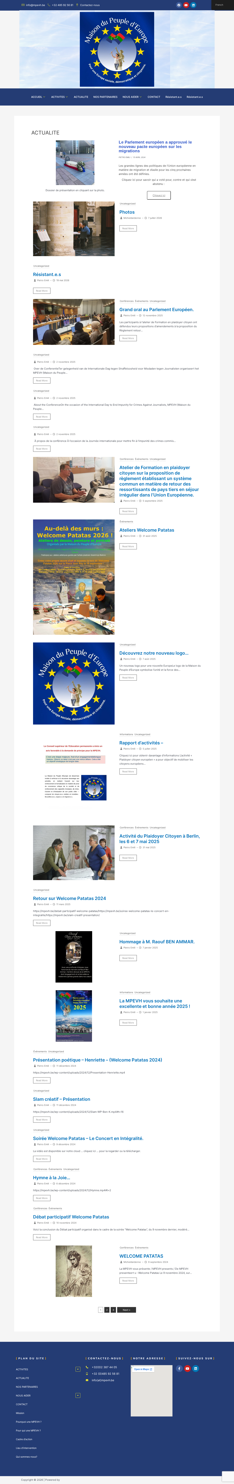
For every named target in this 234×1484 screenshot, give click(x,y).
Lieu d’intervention (26, 1447)
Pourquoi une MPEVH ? (28, 1421)
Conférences (127, 301)
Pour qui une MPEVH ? (28, 1430)
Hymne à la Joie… (51, 1177)
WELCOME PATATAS (141, 1256)
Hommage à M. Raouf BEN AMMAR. (157, 941)
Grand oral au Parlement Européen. (156, 309)
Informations (126, 734)
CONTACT (154, 97)
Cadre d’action (24, 1439)
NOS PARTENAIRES (105, 97)
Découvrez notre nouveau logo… (154, 653)
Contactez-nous (90, 5)
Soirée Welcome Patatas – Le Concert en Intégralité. (88, 1138)
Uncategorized (128, 203)
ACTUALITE (81, 97)
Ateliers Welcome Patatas (146, 530)
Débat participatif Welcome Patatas (71, 1216)
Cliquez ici (159, 195)
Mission (20, 1413)
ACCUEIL (36, 97)
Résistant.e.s (173, 97)
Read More (128, 228)
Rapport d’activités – (141, 742)
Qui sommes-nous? (26, 1456)
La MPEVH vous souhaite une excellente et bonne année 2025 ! (154, 1003)
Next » (126, 1309)
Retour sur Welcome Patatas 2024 (69, 898)
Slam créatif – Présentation (61, 1099)
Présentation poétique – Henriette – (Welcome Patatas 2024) (97, 1060)
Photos (127, 212)
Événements (141, 301)
